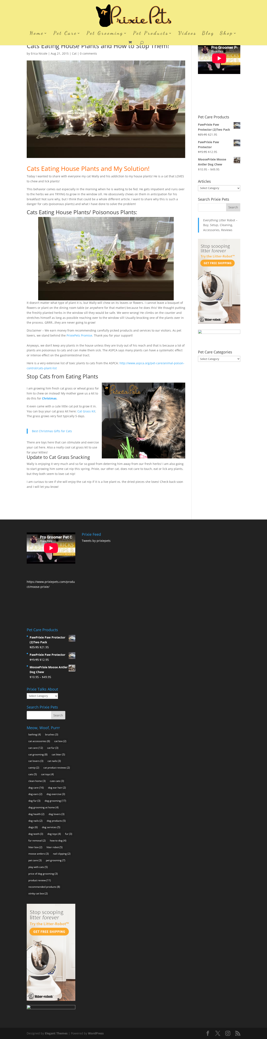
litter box (35, 847)
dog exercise (56, 794)
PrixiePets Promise (79, 335)
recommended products (44, 887)
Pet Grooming (105, 34)
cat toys (47, 774)
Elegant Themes (56, 1033)
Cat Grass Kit (86, 411)
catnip (33, 767)
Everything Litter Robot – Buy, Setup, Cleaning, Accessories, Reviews (220, 225)
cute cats (57, 781)
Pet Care (65, 34)
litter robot (55, 847)
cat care (35, 748)
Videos (187, 34)
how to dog (58, 840)
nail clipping (62, 853)
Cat (74, 53)
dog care (36, 787)
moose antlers (38, 853)
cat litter (58, 754)
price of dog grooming (43, 873)
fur (68, 834)
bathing (34, 734)
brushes (51, 734)
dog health (36, 814)
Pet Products (151, 34)
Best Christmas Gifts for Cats (52, 431)
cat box (60, 741)
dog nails (35, 820)
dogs (33, 827)
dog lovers (56, 814)
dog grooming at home (43, 807)
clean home (37, 781)
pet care (35, 860)
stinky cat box (38, 893)
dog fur (34, 800)
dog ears (35, 794)
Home (37, 34)
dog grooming (55, 800)
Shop (226, 34)
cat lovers (35, 761)
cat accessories (39, 741)
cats (32, 774)
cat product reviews (56, 767)
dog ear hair (57, 787)
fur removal (37, 840)
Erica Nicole (39, 53)
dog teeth (35, 834)
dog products (56, 820)
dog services (51, 827)
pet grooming (55, 860)
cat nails (54, 761)
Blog (208, 34)
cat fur (52, 748)
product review (39, 880)
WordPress (96, 1033)
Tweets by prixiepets (96, 541)
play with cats (38, 867)
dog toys (54, 834)
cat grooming (38, 754)
